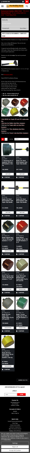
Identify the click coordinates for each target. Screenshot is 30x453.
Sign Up (17, 413)
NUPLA (3, 157)
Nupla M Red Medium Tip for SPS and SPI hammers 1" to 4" (22, 240)
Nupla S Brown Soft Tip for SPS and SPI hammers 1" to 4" (8, 277)
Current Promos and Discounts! (15, 421)
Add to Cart (8, 174)
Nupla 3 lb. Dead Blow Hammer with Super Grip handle (7, 200)
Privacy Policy (7, 439)
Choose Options (8, 250)
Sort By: (11, 139)
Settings (15, 443)
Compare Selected (22, 380)
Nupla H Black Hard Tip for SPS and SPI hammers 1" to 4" (8, 239)
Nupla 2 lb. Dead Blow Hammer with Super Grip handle (21, 162)
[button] (15, 28)
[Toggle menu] (2, 6)
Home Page (15, 423)
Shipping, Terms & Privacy (15, 430)
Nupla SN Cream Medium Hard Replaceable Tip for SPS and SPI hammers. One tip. (22, 278)
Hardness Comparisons (15, 427)
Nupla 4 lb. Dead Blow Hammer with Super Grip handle (21, 200)
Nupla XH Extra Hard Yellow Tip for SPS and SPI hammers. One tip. (7, 355)
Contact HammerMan (15, 425)
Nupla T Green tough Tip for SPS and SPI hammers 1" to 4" (22, 317)
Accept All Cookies (15, 450)
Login (12, 413)
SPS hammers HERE (8, 74)
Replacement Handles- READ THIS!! (11, 11)
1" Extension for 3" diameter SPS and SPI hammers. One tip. (7, 163)
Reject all (15, 447)
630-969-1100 (6, 1)
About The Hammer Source (15, 428)
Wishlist (15, 411)
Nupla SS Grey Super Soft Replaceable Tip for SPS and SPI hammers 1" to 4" (8, 317)
